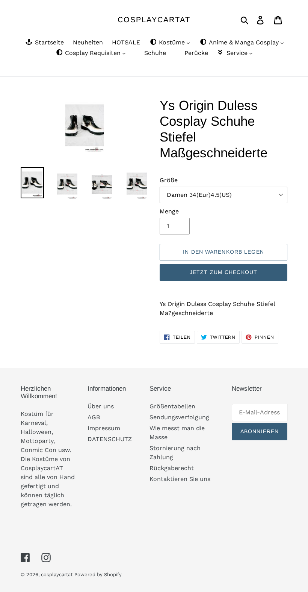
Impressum (104, 428)
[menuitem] (44, 43)
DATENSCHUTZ (110, 439)
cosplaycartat (154, 19)
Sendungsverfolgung (179, 417)
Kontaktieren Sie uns (179, 478)
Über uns (101, 406)
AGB (94, 417)
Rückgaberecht (171, 468)
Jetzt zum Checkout (223, 272)
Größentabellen (172, 406)
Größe (169, 180)
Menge (169, 211)
